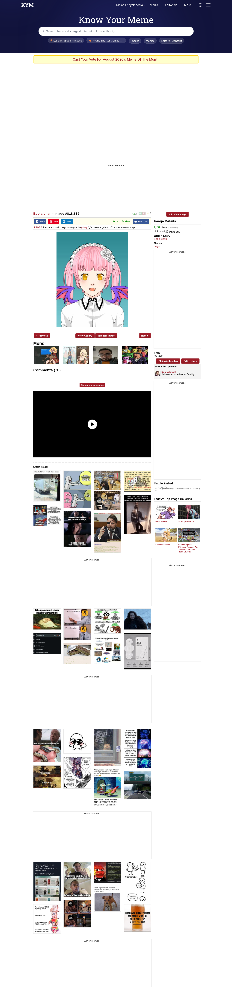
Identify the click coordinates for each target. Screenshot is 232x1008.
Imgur (157, 246)
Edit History (190, 361)
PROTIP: (38, 227)
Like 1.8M (142, 221)
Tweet (68, 221)
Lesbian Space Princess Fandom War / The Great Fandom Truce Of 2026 (188, 548)
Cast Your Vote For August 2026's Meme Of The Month (116, 59)
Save (55, 221)
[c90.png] (92, 279)
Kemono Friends (162, 545)
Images (135, 40)
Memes (150, 40)
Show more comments (92, 385)
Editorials (171, 5)
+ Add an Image (177, 214)
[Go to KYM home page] (27, 5)
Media (154, 5)
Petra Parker (161, 521)
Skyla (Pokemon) (186, 521)
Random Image (106, 335)
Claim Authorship (168, 361)
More (187, 5)
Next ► (145, 335)
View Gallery (85, 335)
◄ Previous (42, 335)
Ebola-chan (42, 213)
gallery (84, 227)
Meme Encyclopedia (129, 5)
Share (41, 221)
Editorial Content (171, 40)
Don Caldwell (168, 372)
